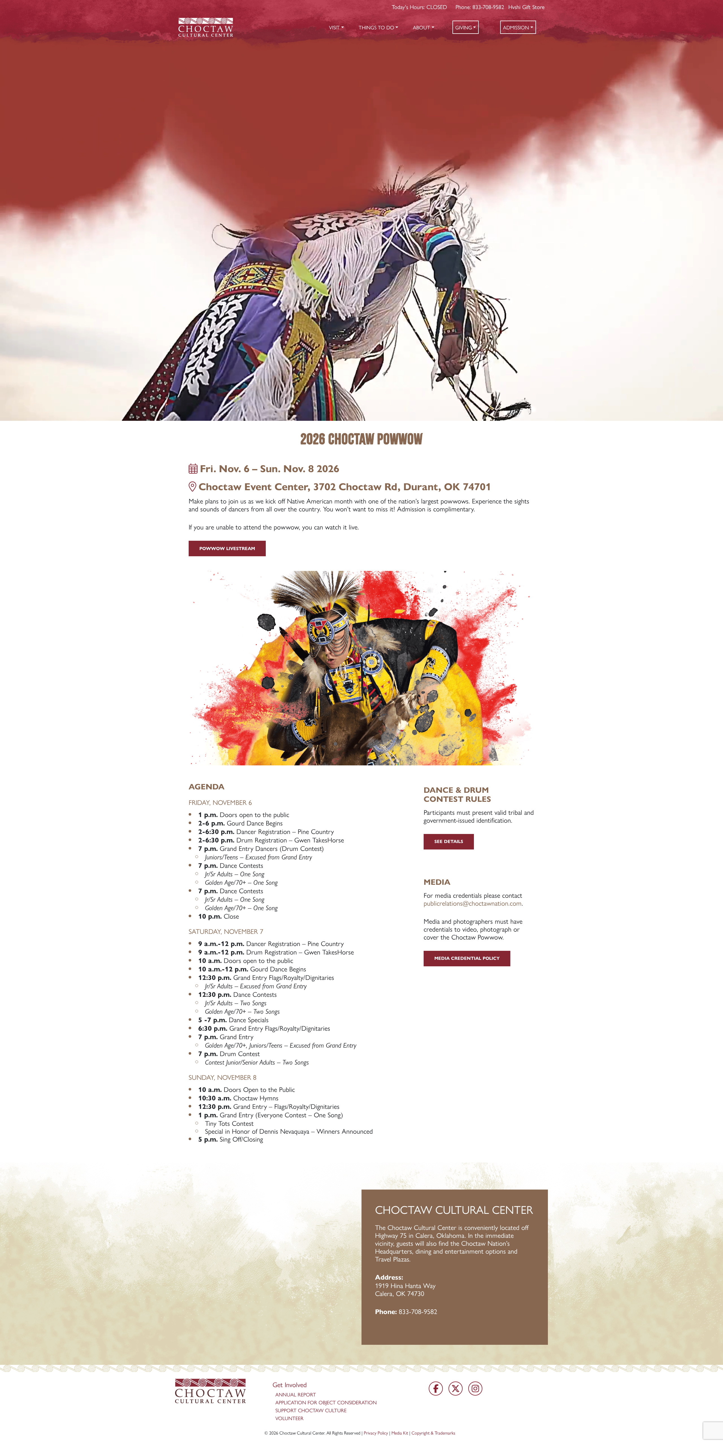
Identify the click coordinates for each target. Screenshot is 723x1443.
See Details (448, 841)
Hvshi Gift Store (526, 7)
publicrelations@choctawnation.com (473, 903)
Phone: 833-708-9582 (480, 7)
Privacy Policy (376, 1432)
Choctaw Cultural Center (302, 1432)
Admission (516, 27)
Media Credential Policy (467, 958)
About (421, 27)
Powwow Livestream (227, 548)
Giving (463, 27)
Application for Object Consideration (326, 1402)
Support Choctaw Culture (311, 1410)
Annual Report (295, 1394)
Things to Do (376, 27)
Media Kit (399, 1432)
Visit (334, 27)
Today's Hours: (419, 7)
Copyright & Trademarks (433, 1432)
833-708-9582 (418, 1311)
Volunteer (289, 1418)
